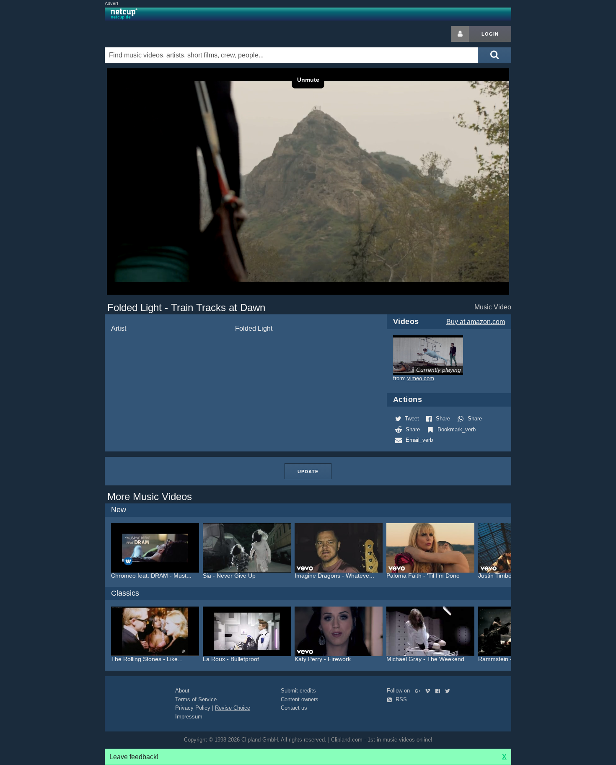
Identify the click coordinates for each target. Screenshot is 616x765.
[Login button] (460, 34)
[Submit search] (494, 55)
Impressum (188, 716)
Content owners (299, 699)
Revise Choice (232, 708)
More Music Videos (149, 496)
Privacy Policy (192, 708)
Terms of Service (196, 699)
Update (308, 471)
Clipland (149, 34)
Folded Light (253, 328)
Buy (475, 321)
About (182, 690)
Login (490, 33)
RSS (400, 699)
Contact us (294, 708)
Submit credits (298, 690)
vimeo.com (420, 378)
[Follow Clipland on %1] (419, 690)
